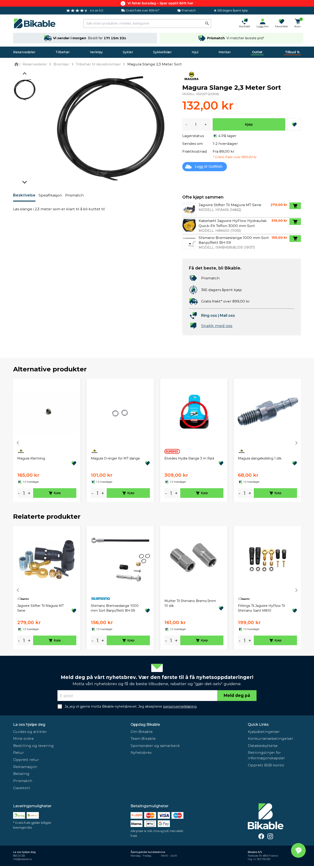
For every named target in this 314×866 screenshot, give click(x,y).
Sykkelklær (162, 52)
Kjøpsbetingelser (264, 731)
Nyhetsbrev (141, 752)
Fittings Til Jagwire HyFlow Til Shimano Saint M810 (261, 608)
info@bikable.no (22, 859)
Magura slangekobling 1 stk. (260, 458)
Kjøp (249, 124)
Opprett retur (26, 759)
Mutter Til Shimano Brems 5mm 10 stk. (190, 603)
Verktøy (96, 52)
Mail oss (227, 315)
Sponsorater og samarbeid (155, 745)
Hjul (195, 52)
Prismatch (74, 195)
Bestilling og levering (33, 745)
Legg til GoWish (208, 166)
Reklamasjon (25, 767)
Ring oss (209, 315)
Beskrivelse (24, 195)
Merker (225, 52)
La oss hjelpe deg (29, 724)
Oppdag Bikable (145, 724)
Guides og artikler (30, 731)
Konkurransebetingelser (270, 738)
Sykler (128, 52)
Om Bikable (142, 731)
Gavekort (21, 788)
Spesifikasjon (50, 195)
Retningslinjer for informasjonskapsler (266, 755)
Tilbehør (62, 52)
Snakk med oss (216, 325)
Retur (18, 752)
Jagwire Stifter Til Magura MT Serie (40, 608)
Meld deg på (237, 695)
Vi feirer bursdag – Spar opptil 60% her (160, 3)
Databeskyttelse (263, 745)
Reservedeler (24, 52)
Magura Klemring (31, 458)
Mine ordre (23, 738)
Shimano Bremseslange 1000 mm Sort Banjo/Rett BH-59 (115, 608)
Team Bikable (143, 738)
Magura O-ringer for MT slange (115, 458)
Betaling (21, 773)
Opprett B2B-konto (266, 765)
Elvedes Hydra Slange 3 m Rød (189, 458)
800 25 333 (19, 855)
